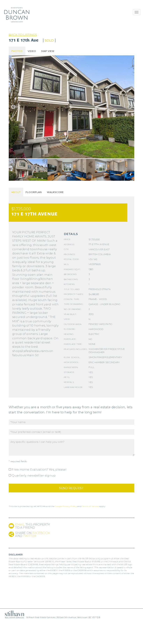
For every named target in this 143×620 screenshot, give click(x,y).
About (16, 192)
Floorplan (34, 192)
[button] (28, 170)
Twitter (29, 536)
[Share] (11, 534)
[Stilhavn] (13, 614)
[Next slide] (129, 107)
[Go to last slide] (13, 107)
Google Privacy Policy (66, 506)
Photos (17, 51)
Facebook (41, 533)
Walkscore (55, 192)
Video (32, 51)
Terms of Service (90, 506)
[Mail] (11, 526)
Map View (47, 51)
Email (20, 524)
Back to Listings (23, 34)
